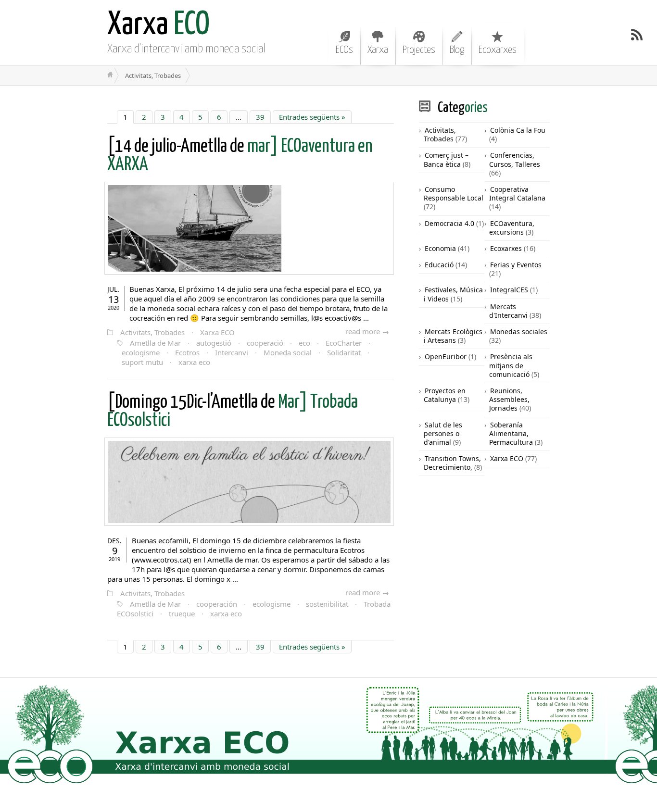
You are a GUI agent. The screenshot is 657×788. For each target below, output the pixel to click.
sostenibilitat (327, 604)
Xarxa (377, 50)
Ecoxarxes (498, 50)
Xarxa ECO (217, 332)
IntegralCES (509, 289)
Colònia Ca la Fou (517, 130)
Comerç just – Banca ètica (446, 159)
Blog (457, 50)
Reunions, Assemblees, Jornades (509, 399)
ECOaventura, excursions (511, 228)
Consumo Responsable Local (453, 193)
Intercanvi (231, 352)
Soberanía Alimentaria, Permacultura (511, 433)
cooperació (265, 343)
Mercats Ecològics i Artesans (453, 336)
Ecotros (187, 352)
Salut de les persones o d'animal (443, 433)
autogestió (213, 343)
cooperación (216, 604)
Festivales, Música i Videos (453, 294)
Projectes (419, 50)
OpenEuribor (446, 356)
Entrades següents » (312, 117)
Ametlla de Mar (155, 343)
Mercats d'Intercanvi (508, 311)
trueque (182, 613)
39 (260, 117)
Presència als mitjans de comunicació (510, 365)
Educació (439, 264)
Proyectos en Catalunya (445, 395)
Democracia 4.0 (449, 223)
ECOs (344, 50)
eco (304, 343)
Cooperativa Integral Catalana (517, 193)
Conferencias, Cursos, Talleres (514, 159)
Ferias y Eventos (516, 264)
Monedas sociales (518, 331)
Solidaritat (344, 352)
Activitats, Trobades (152, 332)
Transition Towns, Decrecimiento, (452, 463)
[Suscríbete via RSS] (637, 34)
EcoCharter (344, 343)
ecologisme (141, 352)
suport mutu (142, 362)
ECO (158, 25)
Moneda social (288, 352)
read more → (367, 331)
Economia (440, 248)
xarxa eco (194, 362)
